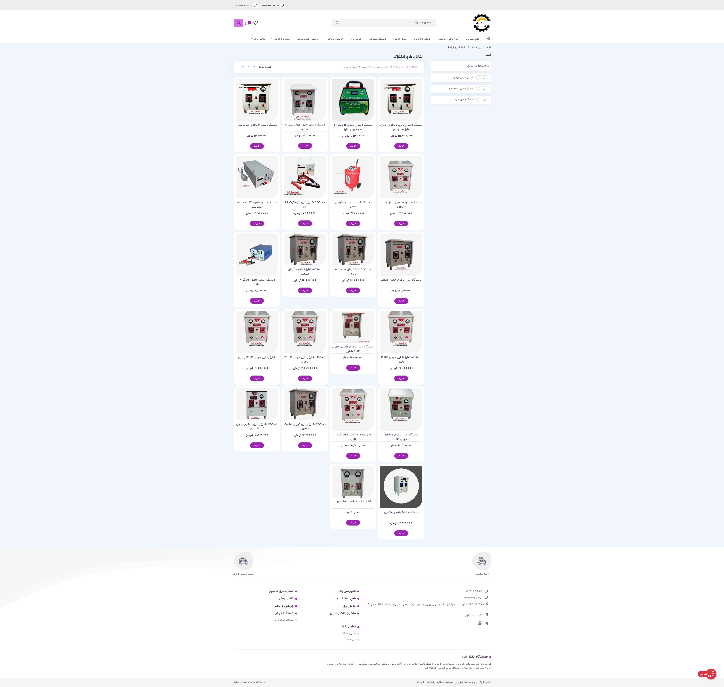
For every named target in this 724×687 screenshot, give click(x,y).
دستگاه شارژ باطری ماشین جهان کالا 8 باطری (353, 349)
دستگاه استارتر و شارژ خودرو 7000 (353, 204)
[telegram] (485, 623)
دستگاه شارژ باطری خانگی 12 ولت (257, 282)
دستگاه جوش (282, 39)
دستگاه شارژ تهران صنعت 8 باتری (353, 271)
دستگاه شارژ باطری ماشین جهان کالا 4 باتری (257, 426)
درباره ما (351, 639)
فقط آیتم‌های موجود (463, 77)
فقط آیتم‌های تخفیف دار (461, 88)
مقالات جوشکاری (284, 620)
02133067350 (473, 598)
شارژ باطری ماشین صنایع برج (353, 502)
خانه (489, 47)
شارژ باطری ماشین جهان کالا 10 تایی (353, 437)
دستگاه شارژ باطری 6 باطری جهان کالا (401, 437)
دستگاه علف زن (377, 39)
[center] (337, 23)
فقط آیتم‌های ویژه (464, 100)
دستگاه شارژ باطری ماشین (401, 512)
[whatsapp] (479, 623)
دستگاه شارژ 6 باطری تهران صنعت (305, 271)
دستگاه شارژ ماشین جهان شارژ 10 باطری (401, 204)
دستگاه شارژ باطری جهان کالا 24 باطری (305, 359)
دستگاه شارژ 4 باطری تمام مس (257, 125)
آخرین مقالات (348, 633)
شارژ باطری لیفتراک (456, 47)
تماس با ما (259, 39)
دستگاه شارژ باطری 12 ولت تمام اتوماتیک (257, 204)
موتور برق (355, 39)
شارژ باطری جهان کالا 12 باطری (257, 357)
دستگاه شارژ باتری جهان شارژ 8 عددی (305, 127)
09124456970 (474, 591)
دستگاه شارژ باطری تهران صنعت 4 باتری (305, 426)
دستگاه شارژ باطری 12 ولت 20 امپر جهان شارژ (353, 127)
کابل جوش (400, 39)
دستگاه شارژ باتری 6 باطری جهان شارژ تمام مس (401, 127)
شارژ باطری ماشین (448, 39)
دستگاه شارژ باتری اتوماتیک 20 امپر (305, 204)
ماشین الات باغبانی (308, 39)
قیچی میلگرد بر (422, 39)
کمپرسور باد (473, 39)
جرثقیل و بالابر (335, 39)
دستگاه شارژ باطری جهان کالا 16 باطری (401, 359)
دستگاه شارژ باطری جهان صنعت (401, 280)
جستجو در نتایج (476, 66)
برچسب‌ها (476, 47)
